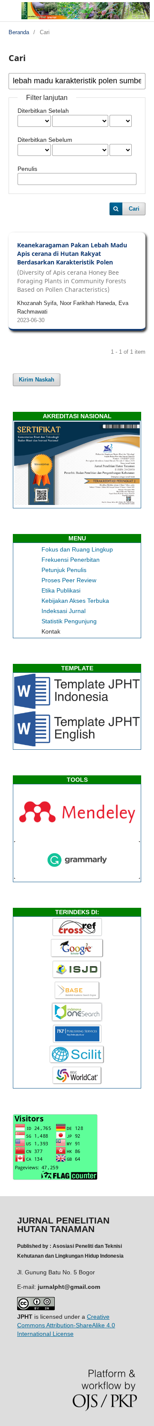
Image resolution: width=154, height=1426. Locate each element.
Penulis (27, 168)
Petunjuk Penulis (63, 569)
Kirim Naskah (36, 379)
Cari (134, 208)
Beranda (19, 32)
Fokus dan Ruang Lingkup (77, 549)
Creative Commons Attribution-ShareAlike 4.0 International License (66, 1325)
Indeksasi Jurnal (63, 610)
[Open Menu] (8, 8)
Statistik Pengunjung (69, 621)
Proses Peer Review (68, 580)
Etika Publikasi (60, 590)
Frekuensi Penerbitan (70, 559)
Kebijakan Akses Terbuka (75, 600)
